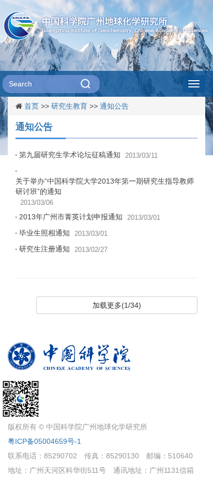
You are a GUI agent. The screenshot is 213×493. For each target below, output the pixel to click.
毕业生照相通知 (44, 233)
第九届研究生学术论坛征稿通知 (69, 155)
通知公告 (114, 106)
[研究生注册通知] (17, 249)
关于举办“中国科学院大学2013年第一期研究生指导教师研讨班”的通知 (105, 186)
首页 (31, 106)
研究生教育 (69, 106)
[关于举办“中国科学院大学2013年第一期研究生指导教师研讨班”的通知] (17, 171)
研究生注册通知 (44, 249)
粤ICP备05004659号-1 (44, 441)
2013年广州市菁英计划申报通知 (71, 217)
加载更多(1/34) (117, 305)
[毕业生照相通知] (17, 233)
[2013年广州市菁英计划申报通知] (17, 217)
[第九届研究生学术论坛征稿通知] (17, 155)
